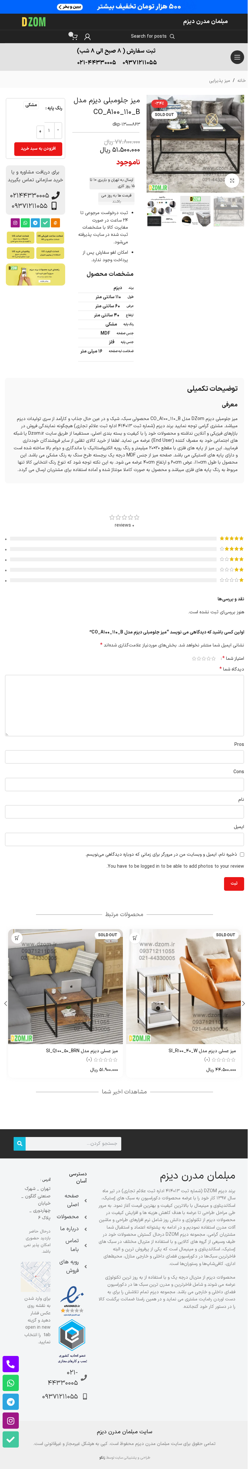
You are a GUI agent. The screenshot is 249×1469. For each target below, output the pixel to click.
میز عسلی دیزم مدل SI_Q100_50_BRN (82, 1051)
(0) (207, 1059)
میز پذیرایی (219, 80)
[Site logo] (34, 21)
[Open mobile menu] (237, 57)
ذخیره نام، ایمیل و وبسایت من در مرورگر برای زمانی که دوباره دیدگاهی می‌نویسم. (161, 854)
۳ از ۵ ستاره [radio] (203, 658)
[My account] (87, 36)
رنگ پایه (54, 108)
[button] (237, 143)
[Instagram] (15, 222)
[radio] (31, 105)
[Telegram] (35, 222)
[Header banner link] (124, 7)
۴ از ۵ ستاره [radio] (198, 658)
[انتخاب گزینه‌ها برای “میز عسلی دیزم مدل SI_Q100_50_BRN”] (17, 938)
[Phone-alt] (11, 1364)
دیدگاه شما (231, 669)
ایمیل (239, 827)
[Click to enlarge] (232, 180)
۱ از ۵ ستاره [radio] (213, 658)
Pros (239, 744)
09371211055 (140, 62)
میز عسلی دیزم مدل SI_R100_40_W (202, 1051)
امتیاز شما (233, 658)
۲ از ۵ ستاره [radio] (208, 658)
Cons (238, 772)
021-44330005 (96, 62)
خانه (241, 80)
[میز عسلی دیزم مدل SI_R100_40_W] (183, 986)
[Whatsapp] (25, 222)
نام (241, 799)
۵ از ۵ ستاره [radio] (194, 658)
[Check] (45, 222)
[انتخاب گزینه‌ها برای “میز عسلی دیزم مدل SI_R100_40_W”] (135, 938)
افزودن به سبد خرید (38, 149)
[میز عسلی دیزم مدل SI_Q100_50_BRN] (65, 986)
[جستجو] (20, 1144)
